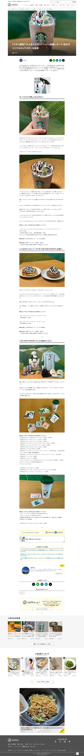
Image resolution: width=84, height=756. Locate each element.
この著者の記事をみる (58, 573)
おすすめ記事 (25, 750)
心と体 (67, 5)
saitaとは (32, 746)
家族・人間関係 (39, 5)
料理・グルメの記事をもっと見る (42, 644)
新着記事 (32, 5)
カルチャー (73, 5)
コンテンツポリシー (37, 750)
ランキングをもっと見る (42, 681)
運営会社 (59, 750)
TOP (9, 9)
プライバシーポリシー (46, 750)
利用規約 (30, 750)
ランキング (25, 5)
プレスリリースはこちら (18, 750)
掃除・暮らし (47, 5)
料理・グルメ (55, 5)
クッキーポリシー (54, 750)
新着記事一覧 (25, 746)
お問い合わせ (10, 750)
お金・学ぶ (62, 5)
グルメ (22, 593)
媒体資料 (64, 750)
